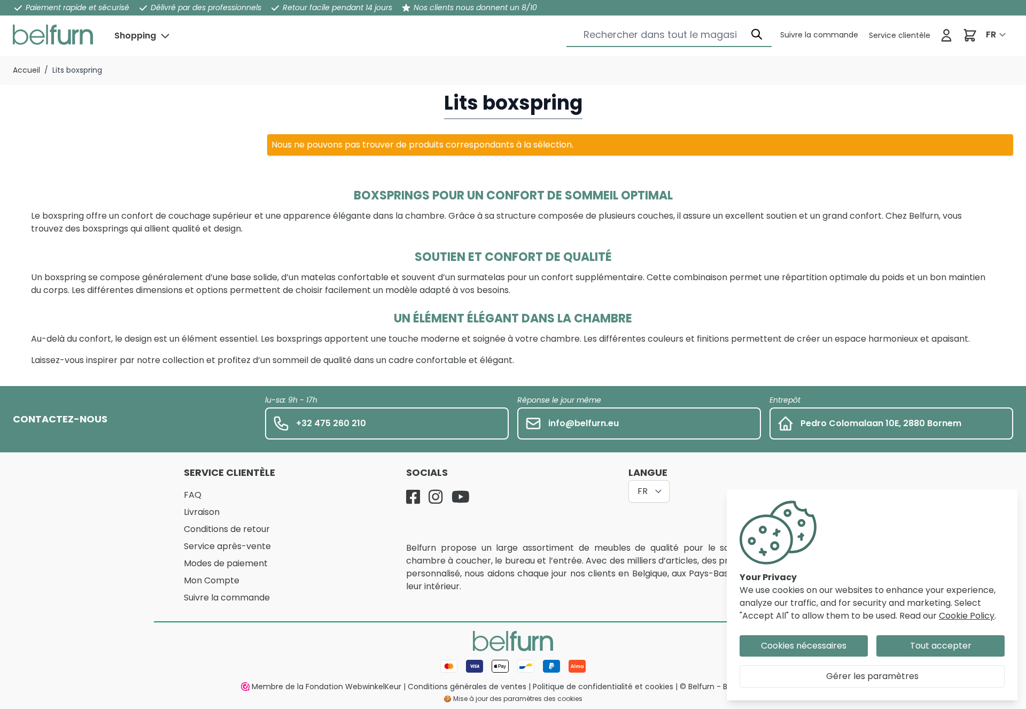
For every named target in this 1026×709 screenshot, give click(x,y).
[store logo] (53, 35)
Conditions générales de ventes (467, 686)
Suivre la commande (227, 597)
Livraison (202, 512)
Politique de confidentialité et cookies (603, 686)
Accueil (26, 70)
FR (991, 34)
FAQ (192, 495)
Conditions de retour (227, 529)
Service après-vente (227, 546)
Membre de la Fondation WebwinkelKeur (326, 686)
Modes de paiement (226, 563)
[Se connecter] (946, 35)
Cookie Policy (966, 616)
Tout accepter (940, 645)
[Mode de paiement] (513, 666)
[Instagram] (435, 497)
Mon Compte (211, 580)
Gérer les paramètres (872, 676)
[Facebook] (413, 497)
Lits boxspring (77, 70)
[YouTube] (461, 497)
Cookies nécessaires (803, 645)
